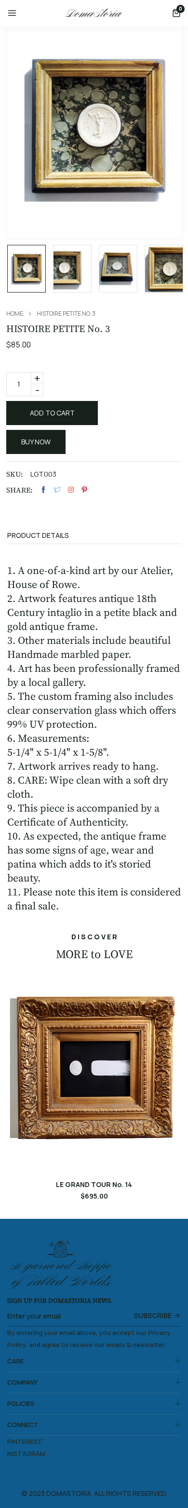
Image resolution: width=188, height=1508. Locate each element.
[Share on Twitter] (57, 490)
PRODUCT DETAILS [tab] (38, 536)
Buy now (36, 441)
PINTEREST (24, 1441)
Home (14, 314)
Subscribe (153, 1315)
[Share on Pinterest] (84, 490)
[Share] (71, 489)
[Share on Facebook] (43, 490)
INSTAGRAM (26, 1453)
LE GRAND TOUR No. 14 (94, 1184)
